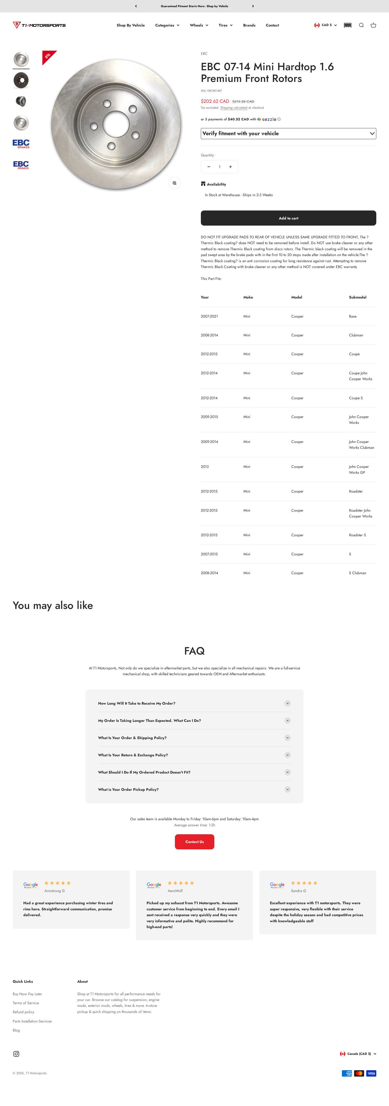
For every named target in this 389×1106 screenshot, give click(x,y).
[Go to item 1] (21, 60)
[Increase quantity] (230, 166)
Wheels (196, 25)
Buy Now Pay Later (27, 994)
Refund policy (23, 1012)
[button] (347, 25)
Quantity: (208, 155)
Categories (164, 25)
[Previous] (136, 6)
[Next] (253, 6)
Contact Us (195, 841)
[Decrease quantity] (208, 166)
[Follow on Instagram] (16, 1053)
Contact (272, 25)
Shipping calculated (233, 107)
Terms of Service (26, 1003)
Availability (216, 184)
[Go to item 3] (21, 102)
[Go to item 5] (21, 144)
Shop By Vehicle (131, 25)
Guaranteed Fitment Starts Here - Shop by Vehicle (194, 6)
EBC (204, 53)
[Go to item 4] (21, 123)
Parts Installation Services (32, 1021)
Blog (16, 1030)
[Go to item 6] (21, 166)
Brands (249, 25)
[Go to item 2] (21, 81)
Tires (223, 25)
